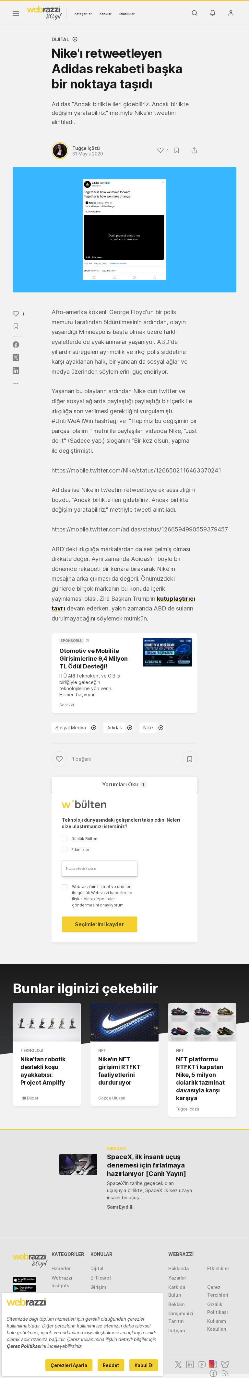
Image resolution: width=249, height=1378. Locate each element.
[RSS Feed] (224, 1373)
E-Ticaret (100, 1278)
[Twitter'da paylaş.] (16, 357)
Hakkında (178, 1268)
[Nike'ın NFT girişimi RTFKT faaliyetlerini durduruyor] (124, 1022)
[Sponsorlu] (167, 652)
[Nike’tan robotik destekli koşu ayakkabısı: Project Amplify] (47, 1022)
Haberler (61, 1268)
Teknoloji (31, 1050)
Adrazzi (66, 704)
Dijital (60, 39)
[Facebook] (213, 1373)
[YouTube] (201, 1364)
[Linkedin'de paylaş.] (16, 370)
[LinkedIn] (189, 1364)
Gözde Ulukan (111, 1098)
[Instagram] (213, 1364)
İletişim (176, 1330)
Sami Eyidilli (120, 1207)
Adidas (114, 727)
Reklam (176, 1304)
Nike (148, 727)
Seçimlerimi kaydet (99, 924)
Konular (106, 14)
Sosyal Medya (70, 727)
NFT (102, 1050)
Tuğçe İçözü (187, 1109)
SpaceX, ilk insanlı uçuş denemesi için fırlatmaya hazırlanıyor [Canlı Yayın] (146, 1165)
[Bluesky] (224, 1364)
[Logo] (44, 12)
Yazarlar (177, 1278)
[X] (178, 1364)
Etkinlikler (127, 14)
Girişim (98, 1287)
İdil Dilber (29, 1098)
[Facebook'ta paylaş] (16, 344)
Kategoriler (83, 14)
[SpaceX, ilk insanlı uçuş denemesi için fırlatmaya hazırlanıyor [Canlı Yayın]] (78, 1164)
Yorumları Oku (123, 784)
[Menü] (16, 14)
